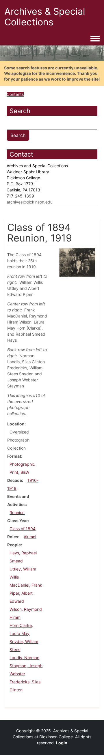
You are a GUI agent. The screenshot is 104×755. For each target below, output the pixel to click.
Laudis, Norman (24, 657)
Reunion (17, 512)
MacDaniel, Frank (26, 585)
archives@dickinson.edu (30, 201)
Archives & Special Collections (44, 17)
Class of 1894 (23, 528)
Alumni (30, 536)
